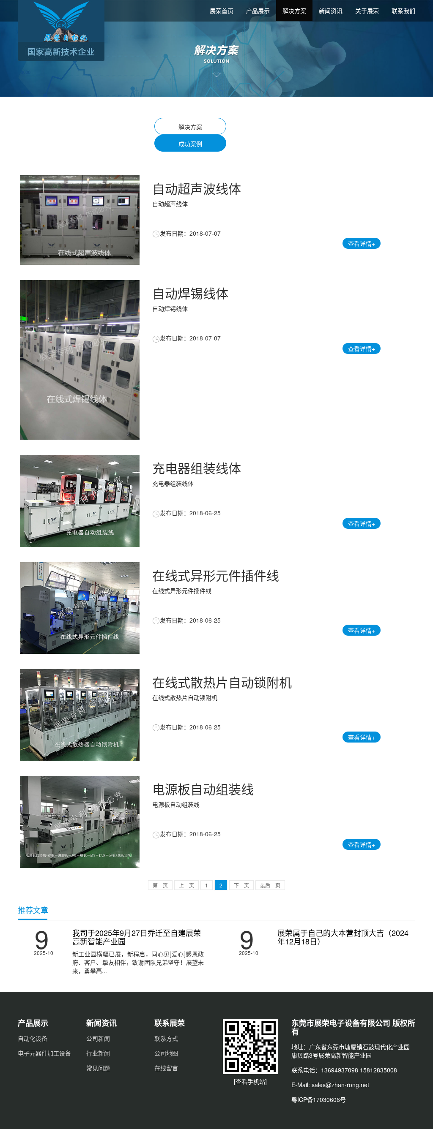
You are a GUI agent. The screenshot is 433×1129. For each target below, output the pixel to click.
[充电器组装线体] (80, 501)
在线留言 (166, 1068)
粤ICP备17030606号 (318, 1099)
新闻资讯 (331, 10)
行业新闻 (98, 1053)
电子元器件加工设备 (44, 1053)
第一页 (160, 885)
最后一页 (270, 885)
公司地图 (166, 1053)
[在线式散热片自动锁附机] (80, 715)
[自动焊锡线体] (80, 360)
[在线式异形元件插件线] (80, 608)
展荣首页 (221, 10)
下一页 (241, 885)
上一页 (186, 885)
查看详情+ (361, 243)
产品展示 (258, 10)
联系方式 (166, 1038)
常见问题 (98, 1068)
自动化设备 (32, 1038)
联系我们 (403, 10)
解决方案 (294, 10)
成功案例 (190, 143)
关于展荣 (367, 10)
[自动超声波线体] (80, 220)
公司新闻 (98, 1038)
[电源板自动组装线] (80, 822)
